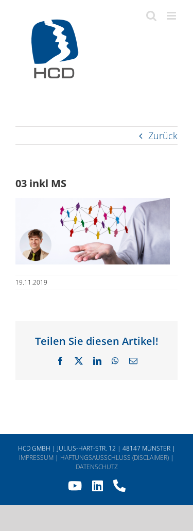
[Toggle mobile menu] (172, 15)
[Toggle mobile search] (151, 15)
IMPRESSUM (36, 457)
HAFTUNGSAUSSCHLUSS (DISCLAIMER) (114, 457)
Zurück (163, 135)
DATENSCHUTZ (97, 466)
